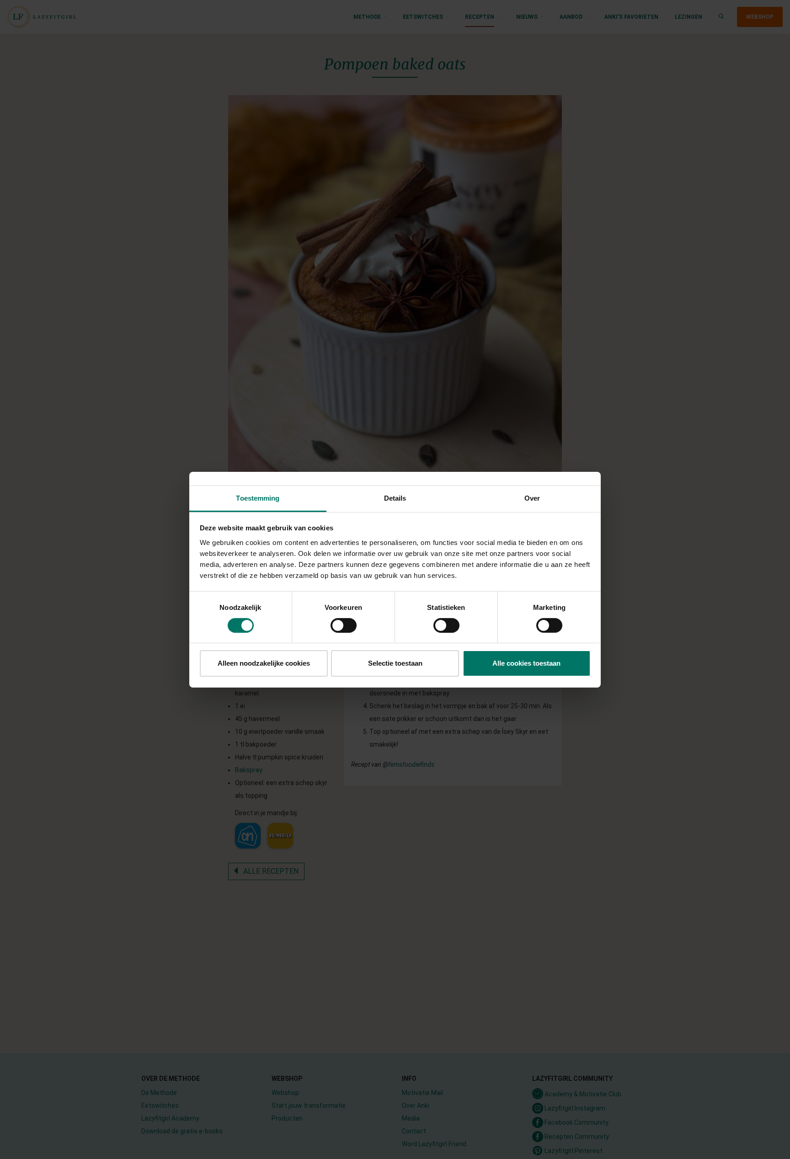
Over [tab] (532, 498)
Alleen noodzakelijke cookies (264, 663)
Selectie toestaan (395, 663)
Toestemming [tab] (257, 498)
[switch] (344, 625)
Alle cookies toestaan (526, 663)
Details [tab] (395, 498)
